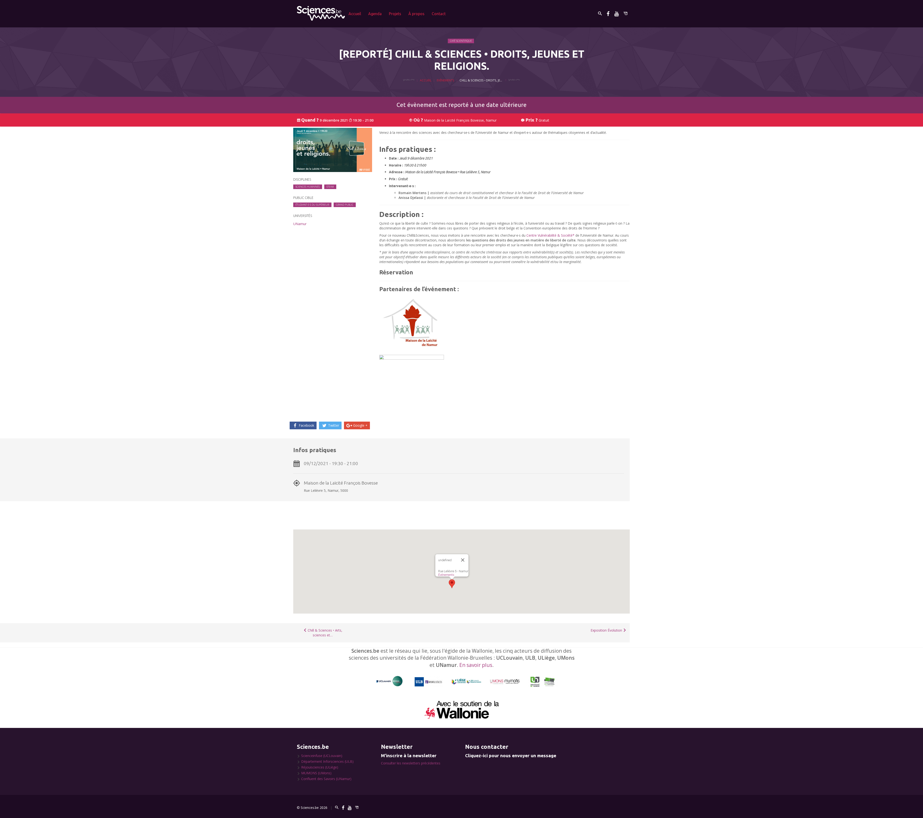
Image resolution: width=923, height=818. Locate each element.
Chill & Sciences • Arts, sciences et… (324, 632)
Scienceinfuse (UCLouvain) (321, 755)
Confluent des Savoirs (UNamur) (326, 778)
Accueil (355, 14)
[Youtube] (616, 13)
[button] (452, 583)
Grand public (344, 204)
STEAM (330, 186)
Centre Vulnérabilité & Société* (550, 235)
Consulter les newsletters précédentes (410, 763)
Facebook (306, 425)
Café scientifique (461, 41)
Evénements (445, 80)
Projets (395, 14)
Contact (439, 14)
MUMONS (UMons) (316, 773)
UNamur (299, 223)
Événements (446, 575)
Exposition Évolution (607, 630)
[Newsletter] (625, 13)
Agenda (375, 14)
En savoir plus (475, 665)
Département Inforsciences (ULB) (327, 761)
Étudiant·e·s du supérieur (312, 204)
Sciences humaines (307, 186)
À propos (416, 14)
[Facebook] (608, 13)
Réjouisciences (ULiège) (319, 767)
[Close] (462, 560)
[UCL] (389, 681)
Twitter (333, 425)
